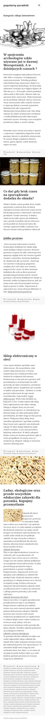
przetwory (13, 301)
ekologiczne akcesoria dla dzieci (19, 677)
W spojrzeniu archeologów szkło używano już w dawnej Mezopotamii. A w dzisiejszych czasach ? (20, 61)
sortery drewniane (9, 689)
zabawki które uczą (22, 708)
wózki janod (18, 691)
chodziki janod (28, 668)
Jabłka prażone (13, 238)
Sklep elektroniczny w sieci (20, 357)
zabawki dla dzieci (29, 698)
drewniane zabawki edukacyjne (13, 673)
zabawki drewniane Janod (16, 702)
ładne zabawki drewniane (20, 712)
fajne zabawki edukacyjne (32, 681)
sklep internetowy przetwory (20, 291)
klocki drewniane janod (26, 685)
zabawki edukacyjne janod (17, 704)
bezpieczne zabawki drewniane (13, 668)
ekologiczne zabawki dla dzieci (24, 679)
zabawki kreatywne (9, 708)
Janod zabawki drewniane (28, 683)
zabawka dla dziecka (22, 696)
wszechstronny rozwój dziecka (18, 694)
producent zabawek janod (29, 687)
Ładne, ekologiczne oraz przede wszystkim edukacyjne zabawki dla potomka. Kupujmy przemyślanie (21, 497)
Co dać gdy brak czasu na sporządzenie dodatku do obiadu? (20, 194)
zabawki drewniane (11, 549)
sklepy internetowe (25, 152)
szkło (5, 154)
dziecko (21, 666)
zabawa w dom (34, 694)
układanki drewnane (22, 689)
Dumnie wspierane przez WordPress (15, 718)
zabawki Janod (17, 706)
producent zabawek (14, 687)
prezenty (37, 152)
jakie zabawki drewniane (11, 683)
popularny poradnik (16, 5)
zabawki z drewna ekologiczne (16, 633)
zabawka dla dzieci (9, 696)
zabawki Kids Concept (29, 706)
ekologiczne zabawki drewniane (13, 681)
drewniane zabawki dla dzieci (25, 670)
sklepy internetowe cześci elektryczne (24, 453)
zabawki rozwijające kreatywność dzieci (18, 709)
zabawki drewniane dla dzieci (15, 597)
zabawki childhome (17, 698)
